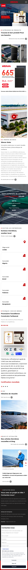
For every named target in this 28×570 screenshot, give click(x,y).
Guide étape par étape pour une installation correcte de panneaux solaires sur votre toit (13, 475)
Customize (14, 560)
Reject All (14, 563)
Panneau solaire (6, 46)
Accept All (14, 566)
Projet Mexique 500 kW (14, 426)
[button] (2, 16)
